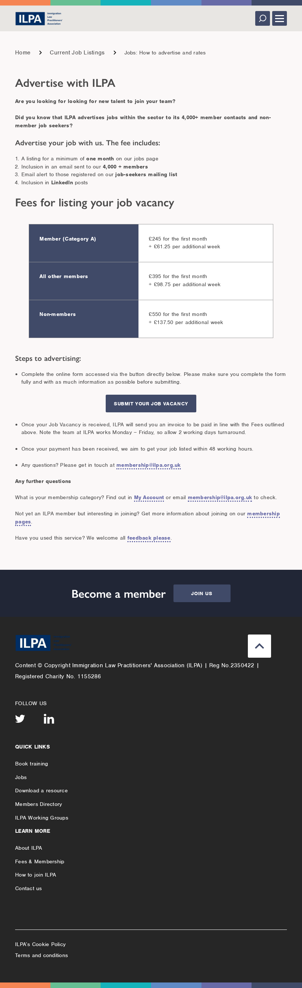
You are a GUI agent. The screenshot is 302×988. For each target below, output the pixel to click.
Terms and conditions (41, 955)
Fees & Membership (39, 861)
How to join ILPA (35, 874)
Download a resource (41, 790)
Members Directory (38, 804)
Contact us (28, 888)
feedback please (149, 537)
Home (22, 52)
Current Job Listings (77, 52)
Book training (31, 763)
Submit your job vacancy (151, 404)
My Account (149, 497)
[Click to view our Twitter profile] (20, 719)
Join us (201, 593)
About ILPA (28, 848)
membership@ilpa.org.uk (148, 465)
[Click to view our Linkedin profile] (49, 719)
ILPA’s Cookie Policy (40, 944)
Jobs (21, 777)
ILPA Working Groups (41, 817)
